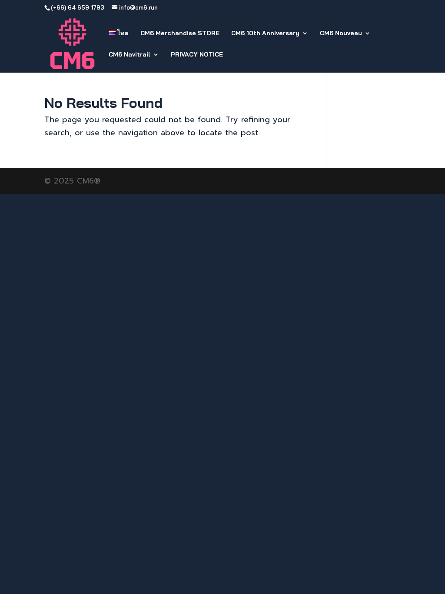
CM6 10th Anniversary (265, 33)
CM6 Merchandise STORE (179, 33)
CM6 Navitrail (129, 54)
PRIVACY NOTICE (197, 54)
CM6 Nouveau (341, 33)
